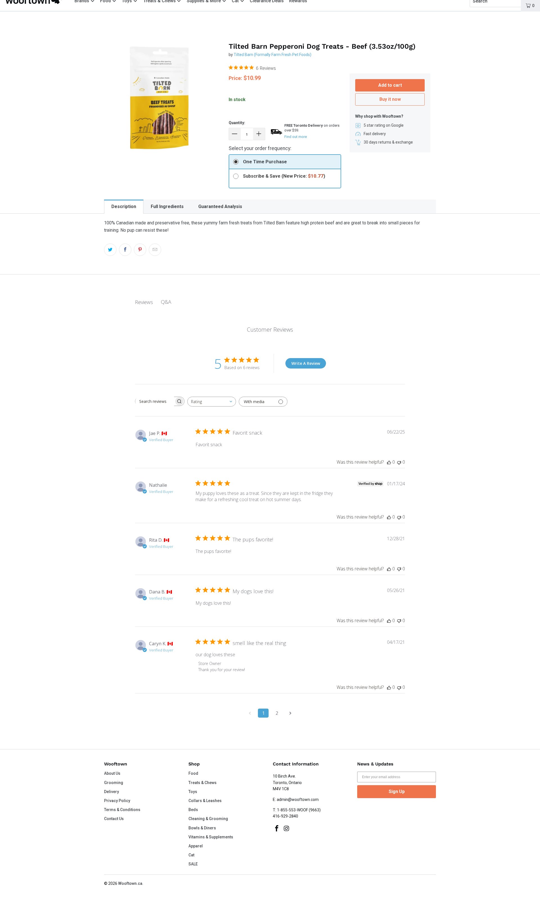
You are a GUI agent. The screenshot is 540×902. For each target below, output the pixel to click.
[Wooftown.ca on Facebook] (277, 828)
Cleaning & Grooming (208, 818)
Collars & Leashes (205, 800)
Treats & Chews (202, 782)
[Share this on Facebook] (125, 250)
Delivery (111, 791)
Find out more (295, 137)
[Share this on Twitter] (110, 250)
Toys (192, 791)
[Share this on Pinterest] (140, 250)
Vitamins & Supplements (210, 837)
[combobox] (211, 402)
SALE (193, 864)
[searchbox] (154, 401)
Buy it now (390, 99)
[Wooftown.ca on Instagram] (287, 828)
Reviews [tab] (144, 302)
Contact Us (114, 818)
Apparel (195, 846)
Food (193, 773)
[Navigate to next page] (290, 713)
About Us (112, 773)
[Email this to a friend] (155, 250)
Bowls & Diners (202, 828)
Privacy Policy (117, 800)
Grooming (113, 782)
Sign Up (397, 791)
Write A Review (305, 363)
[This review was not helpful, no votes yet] (399, 462)
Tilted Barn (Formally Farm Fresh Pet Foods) (272, 54)
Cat (191, 855)
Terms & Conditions (122, 809)
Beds (193, 809)
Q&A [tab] (166, 301)
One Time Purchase (265, 161)
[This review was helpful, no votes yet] (389, 462)
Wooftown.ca (130, 883)
